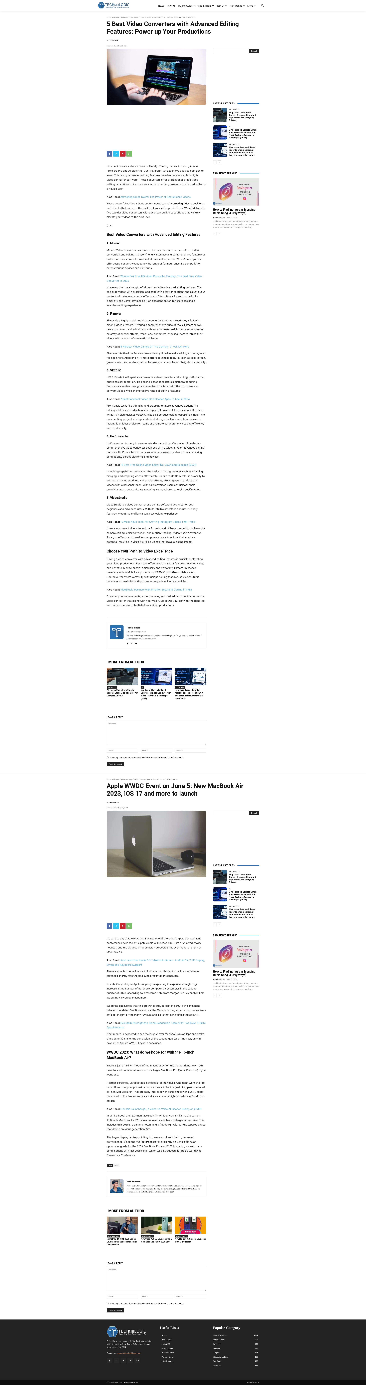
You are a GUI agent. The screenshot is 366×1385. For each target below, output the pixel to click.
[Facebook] (109, 154)
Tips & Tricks (112, 687)
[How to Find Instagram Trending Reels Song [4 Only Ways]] (236, 192)
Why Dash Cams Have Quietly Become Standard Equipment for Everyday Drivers (122, 693)
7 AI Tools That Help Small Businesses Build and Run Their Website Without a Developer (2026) (242, 134)
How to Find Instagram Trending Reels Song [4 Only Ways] (234, 211)
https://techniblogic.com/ (136, 632)
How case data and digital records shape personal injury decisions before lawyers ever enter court (242, 151)
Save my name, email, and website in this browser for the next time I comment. (147, 757)
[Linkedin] (123, 1360)
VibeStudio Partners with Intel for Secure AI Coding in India (156, 589)
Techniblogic (114, 40)
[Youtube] (136, 643)
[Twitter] (116, 154)
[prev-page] (215, 162)
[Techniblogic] (117, 635)
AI (142, 687)
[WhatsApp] (129, 154)
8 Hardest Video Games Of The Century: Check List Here (154, 346)
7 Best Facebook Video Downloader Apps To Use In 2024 (155, 399)
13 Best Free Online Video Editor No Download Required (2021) (158, 464)
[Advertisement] (156, 127)
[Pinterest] (123, 154)
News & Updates (120, 17)
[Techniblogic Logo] (113, 5)
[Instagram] (116, 1360)
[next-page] (219, 162)
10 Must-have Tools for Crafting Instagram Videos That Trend (157, 521)
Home (109, 17)
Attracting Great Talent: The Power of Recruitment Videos (155, 196)
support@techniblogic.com (128, 1353)
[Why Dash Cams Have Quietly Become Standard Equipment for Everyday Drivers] (122, 676)
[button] (262, 5)
